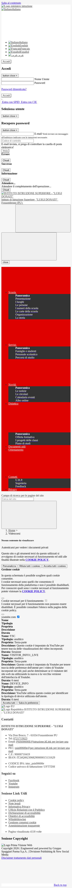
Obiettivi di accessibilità (21, 816)
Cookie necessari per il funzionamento (22, 600)
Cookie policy (16, 800)
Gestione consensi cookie (22, 822)
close (5, 262)
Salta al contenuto (11, 2)
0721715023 (20, 738)
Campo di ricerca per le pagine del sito (22, 495)
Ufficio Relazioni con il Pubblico (26, 809)
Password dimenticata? (14, 89)
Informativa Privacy (19, 806)
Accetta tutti (55, 566)
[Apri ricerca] (43, 218)
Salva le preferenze (28, 703)
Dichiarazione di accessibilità (24, 812)
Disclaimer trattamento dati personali (21, 857)
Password (39, 82)
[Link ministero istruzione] (16, 6)
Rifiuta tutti (29, 566)
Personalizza (9, 566)
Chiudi (6, 160)
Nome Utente (41, 79)
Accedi (6, 61)
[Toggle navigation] (29, 246)
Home (11, 530)
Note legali (14, 803)
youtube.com (8, 616)
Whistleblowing (17, 819)
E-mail (38, 133)
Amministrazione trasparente (24, 825)
